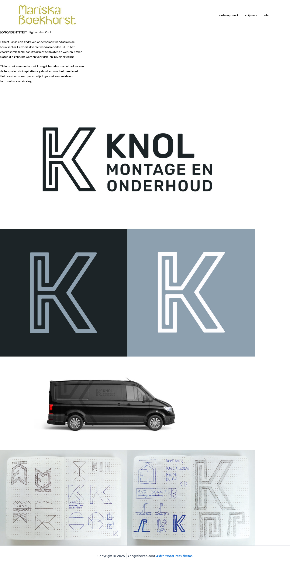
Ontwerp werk (229, 15)
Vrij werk (251, 15)
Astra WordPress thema (174, 556)
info (266, 15)
